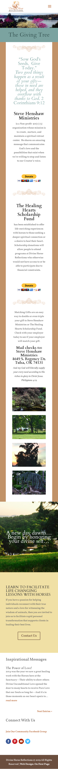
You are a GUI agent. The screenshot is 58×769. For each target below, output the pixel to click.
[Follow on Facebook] (8, 741)
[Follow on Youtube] (21, 741)
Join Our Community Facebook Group (26, 731)
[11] (29, 410)
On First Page (42, 764)
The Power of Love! (19, 668)
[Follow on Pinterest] (14, 741)
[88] (29, 466)
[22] (29, 438)
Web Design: (27, 764)
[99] (29, 494)
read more (11, 700)
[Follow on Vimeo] (27, 741)
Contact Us (29, 636)
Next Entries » (44, 711)
